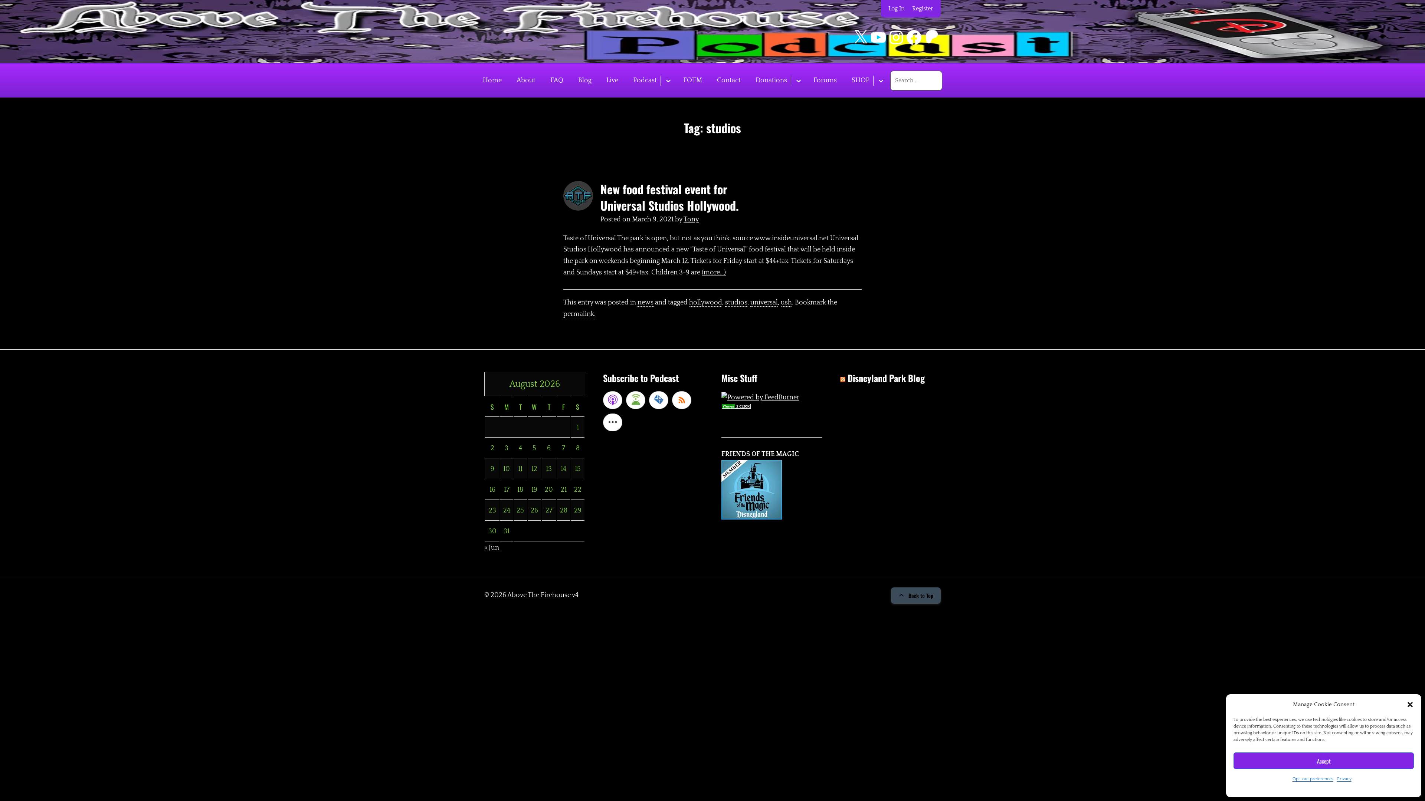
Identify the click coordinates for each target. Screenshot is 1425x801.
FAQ (556, 80)
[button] (1410, 704)
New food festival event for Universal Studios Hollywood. (669, 197)
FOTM (692, 80)
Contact (729, 80)
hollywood (705, 302)
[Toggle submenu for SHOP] (880, 81)
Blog (585, 80)
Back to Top (920, 595)
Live (612, 80)
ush (786, 302)
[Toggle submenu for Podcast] (668, 81)
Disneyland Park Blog (886, 378)
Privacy (1344, 779)
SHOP (860, 80)
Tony (691, 219)
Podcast (645, 80)
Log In (896, 8)
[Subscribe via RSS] (681, 400)
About (526, 80)
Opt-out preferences (1313, 779)
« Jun (491, 547)
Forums (825, 80)
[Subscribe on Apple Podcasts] (612, 400)
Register (922, 8)
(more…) (714, 272)
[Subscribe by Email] (658, 400)
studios (736, 302)
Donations (771, 80)
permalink (578, 314)
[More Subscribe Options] (612, 422)
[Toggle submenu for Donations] (798, 81)
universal (764, 302)
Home (492, 80)
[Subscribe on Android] (635, 400)
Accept (1324, 761)
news (645, 302)
